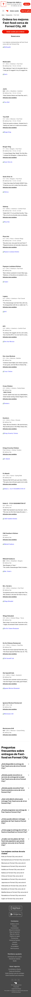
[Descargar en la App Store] (15, 908)
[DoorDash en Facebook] (12, 980)
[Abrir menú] (3, 11)
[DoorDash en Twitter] (15, 980)
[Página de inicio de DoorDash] (7, 11)
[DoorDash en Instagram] (19, 980)
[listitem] (15, 856)
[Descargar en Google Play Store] (15, 914)
